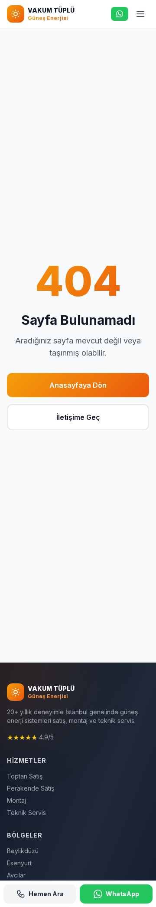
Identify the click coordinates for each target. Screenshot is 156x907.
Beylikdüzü (23, 850)
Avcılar (16, 875)
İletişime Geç (78, 417)
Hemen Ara (46, 893)
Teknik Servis (26, 812)
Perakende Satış (30, 788)
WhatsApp (122, 893)
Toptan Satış (24, 776)
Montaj (16, 800)
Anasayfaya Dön (78, 385)
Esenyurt (19, 863)
